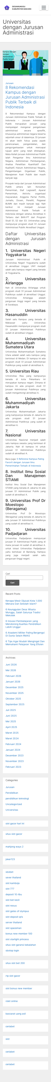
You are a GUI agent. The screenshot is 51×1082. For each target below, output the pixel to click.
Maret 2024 (12, 738)
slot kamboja (13, 883)
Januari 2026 (13, 681)
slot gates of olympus (17, 911)
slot (8, 1039)
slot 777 (10, 888)
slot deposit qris (14, 917)
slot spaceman (13, 928)
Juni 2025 (11, 715)
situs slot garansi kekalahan (21, 945)
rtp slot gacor (13, 975)
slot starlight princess (17, 939)
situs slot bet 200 (15, 963)
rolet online (12, 1001)
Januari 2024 (13, 749)
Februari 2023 (13, 767)
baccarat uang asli (16, 1013)
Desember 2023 (15, 755)
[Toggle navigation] (43, 7)
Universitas (12, 810)
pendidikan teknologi (17, 798)
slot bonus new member (19, 988)
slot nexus (11, 905)
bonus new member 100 (19, 933)
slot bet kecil (12, 900)
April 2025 (11, 727)
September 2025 (15, 704)
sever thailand (13, 877)
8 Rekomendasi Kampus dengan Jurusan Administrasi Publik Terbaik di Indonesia (25, 97)
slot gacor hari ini (15, 823)
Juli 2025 (11, 710)
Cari (8, 573)
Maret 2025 (12, 732)
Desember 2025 (15, 687)
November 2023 (15, 761)
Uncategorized (14, 804)
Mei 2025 (11, 721)
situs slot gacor (14, 834)
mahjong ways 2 (14, 846)
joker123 (10, 859)
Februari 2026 (13, 676)
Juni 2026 (11, 664)
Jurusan (9, 83)
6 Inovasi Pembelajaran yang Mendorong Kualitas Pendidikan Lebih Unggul (23, 624)
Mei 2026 (11, 670)
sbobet (9, 872)
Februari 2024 (13, 744)
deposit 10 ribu (14, 894)
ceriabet (10, 1026)
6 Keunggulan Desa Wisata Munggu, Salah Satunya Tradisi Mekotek (23, 612)
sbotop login (12, 950)
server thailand (14, 922)
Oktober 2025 (13, 698)
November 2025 (15, 693)
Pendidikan (12, 792)
